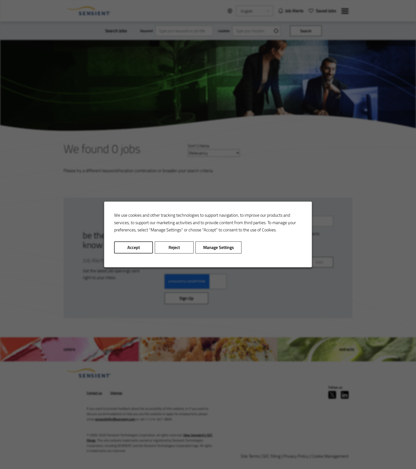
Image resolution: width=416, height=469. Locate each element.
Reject (174, 247)
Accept (133, 247)
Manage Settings (218, 247)
